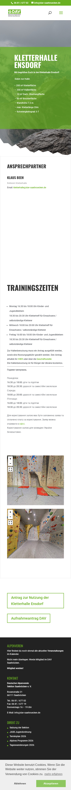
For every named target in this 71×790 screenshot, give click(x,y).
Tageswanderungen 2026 (22, 745)
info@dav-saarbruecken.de (27, 712)
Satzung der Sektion (19, 727)
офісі (22, 424)
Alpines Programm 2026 (21, 740)
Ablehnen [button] (20, 783)
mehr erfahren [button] (53, 774)
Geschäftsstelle (44, 359)
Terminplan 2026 (18, 736)
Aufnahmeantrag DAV (28, 618)
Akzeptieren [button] (51, 783)
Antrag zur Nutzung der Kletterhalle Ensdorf (30, 600)
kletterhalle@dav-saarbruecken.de (29, 187)
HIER (20, 359)
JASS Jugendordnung (20, 732)
